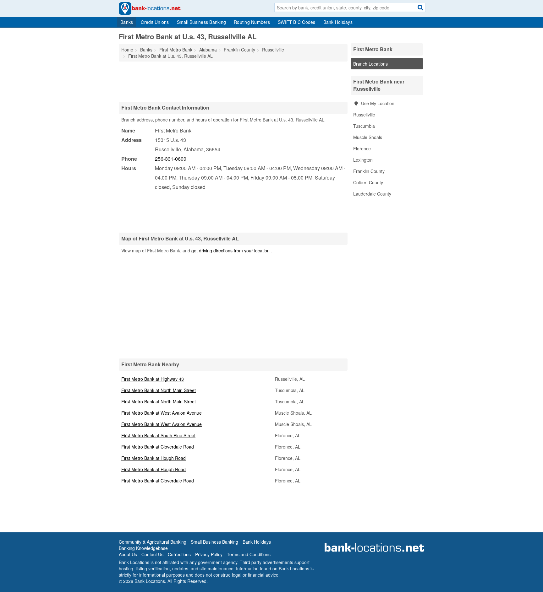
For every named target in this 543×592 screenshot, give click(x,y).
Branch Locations (370, 64)
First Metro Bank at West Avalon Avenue (161, 413)
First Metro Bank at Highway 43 (152, 379)
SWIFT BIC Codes (296, 22)
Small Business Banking (201, 22)
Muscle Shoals (367, 137)
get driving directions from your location (230, 250)
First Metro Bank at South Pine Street (158, 435)
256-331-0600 (170, 158)
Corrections (179, 554)
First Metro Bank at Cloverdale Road (157, 447)
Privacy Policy (208, 554)
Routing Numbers (252, 22)
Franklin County (369, 171)
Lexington (363, 160)
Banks (126, 22)
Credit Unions (155, 22)
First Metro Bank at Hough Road (153, 458)
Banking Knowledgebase (143, 548)
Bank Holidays (338, 22)
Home (127, 49)
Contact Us (152, 554)
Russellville (364, 114)
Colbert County (368, 182)
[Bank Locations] (150, 8)
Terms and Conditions (249, 554)
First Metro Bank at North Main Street (158, 390)
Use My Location (377, 103)
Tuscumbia (364, 126)
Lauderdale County (372, 194)
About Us (128, 554)
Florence (362, 148)
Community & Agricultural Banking (152, 542)
